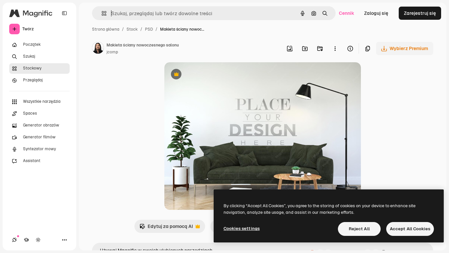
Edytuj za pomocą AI (166, 228)
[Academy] (26, 240)
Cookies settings (242, 228)
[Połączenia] (14, 240)
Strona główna (105, 29)
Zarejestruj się (420, 13)
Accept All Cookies (410, 229)
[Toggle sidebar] (64, 13)
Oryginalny (209, 75)
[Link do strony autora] (98, 49)
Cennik (346, 13)
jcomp (112, 52)
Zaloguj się (376, 13)
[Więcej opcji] (335, 48)
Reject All (359, 229)
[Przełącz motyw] (38, 240)
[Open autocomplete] (101, 13)
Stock (132, 29)
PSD (149, 29)
